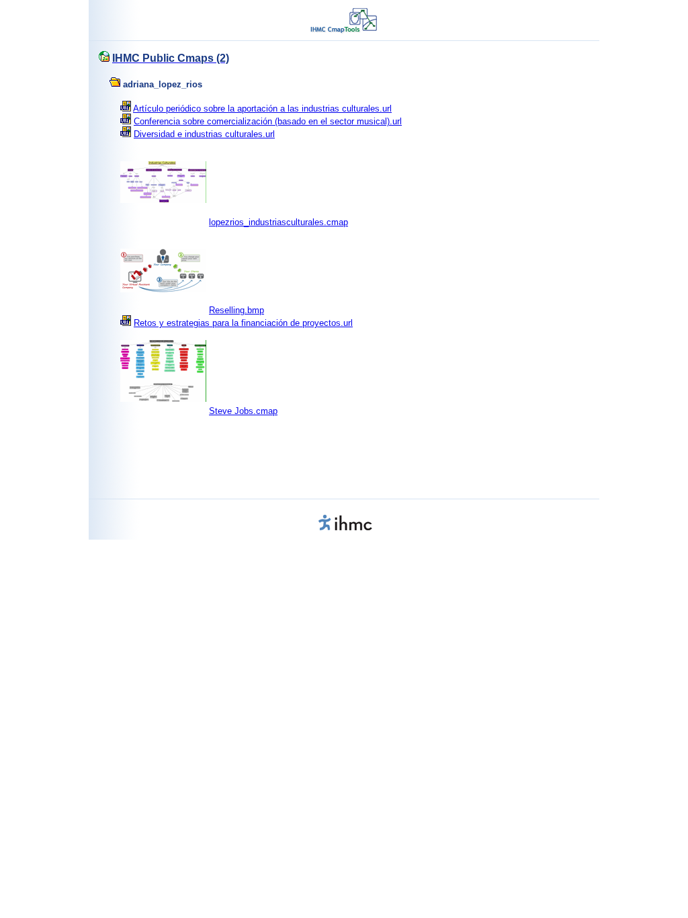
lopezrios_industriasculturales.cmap (278, 222)
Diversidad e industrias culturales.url (204, 134)
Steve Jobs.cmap (243, 411)
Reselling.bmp (236, 310)
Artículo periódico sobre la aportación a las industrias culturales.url (262, 108)
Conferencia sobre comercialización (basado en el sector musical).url (268, 121)
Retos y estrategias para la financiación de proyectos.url (243, 323)
